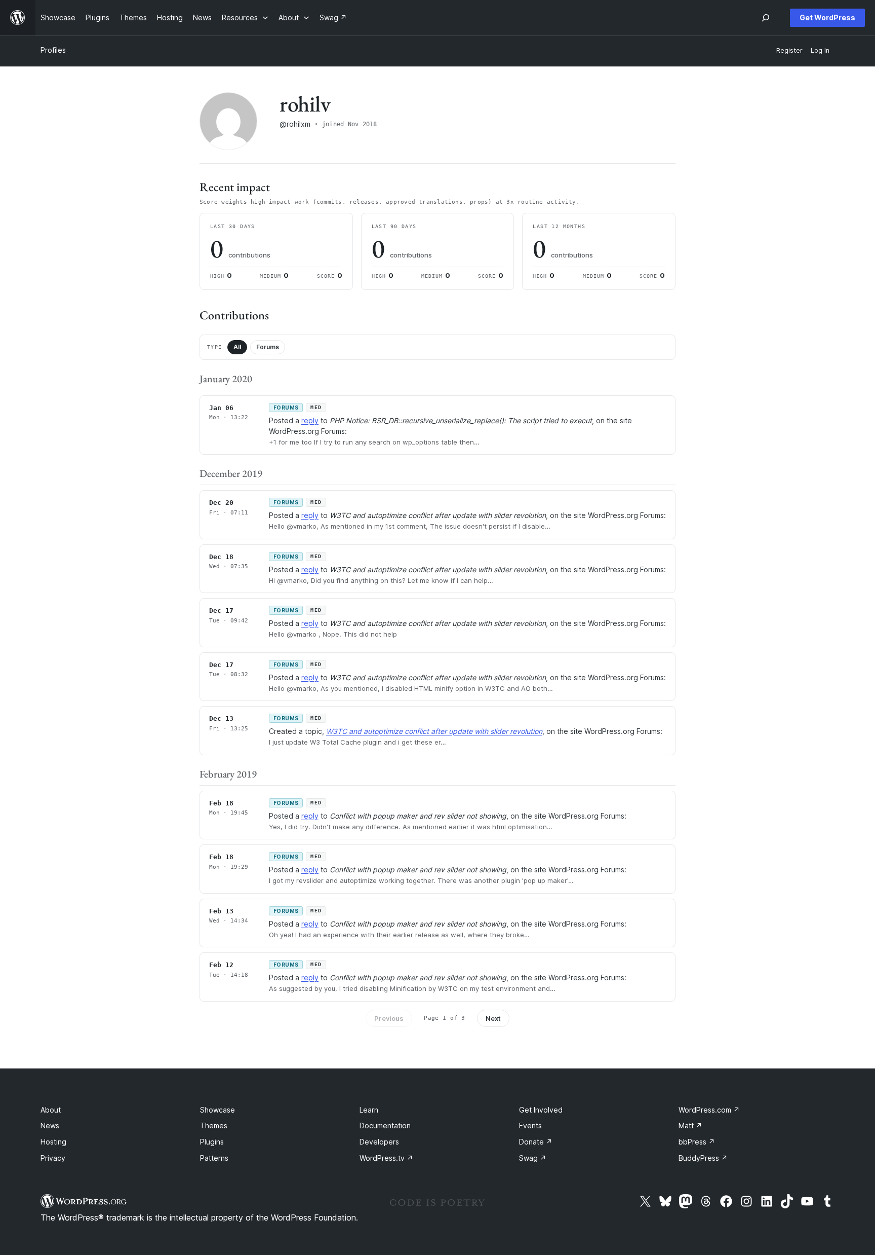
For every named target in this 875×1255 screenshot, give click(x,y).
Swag (532, 1158)
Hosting (53, 1141)
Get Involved (541, 1109)
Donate (535, 1141)
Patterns (214, 1158)
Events (530, 1125)
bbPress (697, 1141)
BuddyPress (703, 1158)
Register (789, 50)
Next (493, 1018)
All (237, 347)
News (50, 1125)
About (51, 1109)
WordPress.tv (386, 1158)
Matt (690, 1125)
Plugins (212, 1141)
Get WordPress (827, 17)
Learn (369, 1109)
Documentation (385, 1125)
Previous (389, 1018)
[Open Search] (765, 17)
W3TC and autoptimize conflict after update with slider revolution (434, 731)
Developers (379, 1141)
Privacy (53, 1158)
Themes (213, 1125)
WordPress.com (709, 1109)
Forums (267, 347)
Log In (820, 50)
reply (310, 420)
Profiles (53, 50)
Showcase (217, 1109)
